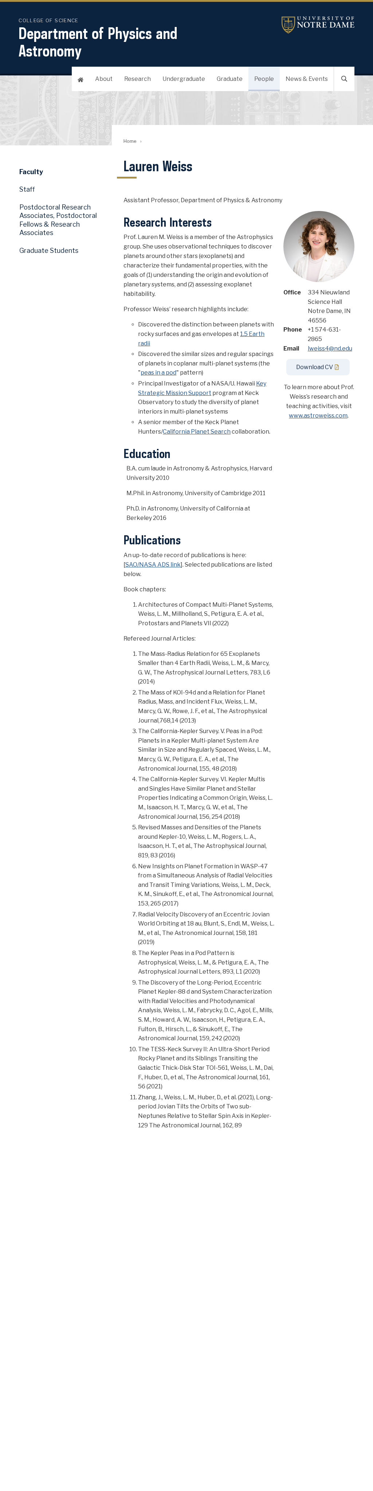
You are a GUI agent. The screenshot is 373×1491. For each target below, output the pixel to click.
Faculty (31, 172)
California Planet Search (197, 431)
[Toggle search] (344, 79)
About (104, 78)
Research (137, 78)
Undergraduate (183, 78)
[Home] (80, 79)
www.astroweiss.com (318, 415)
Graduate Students (48, 250)
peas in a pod (158, 372)
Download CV (314, 367)
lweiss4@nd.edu (330, 348)
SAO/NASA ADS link (153, 564)
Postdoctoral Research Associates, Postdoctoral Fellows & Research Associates (58, 219)
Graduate (230, 78)
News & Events (307, 78)
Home (129, 141)
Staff (27, 189)
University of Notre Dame (318, 25)
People (264, 78)
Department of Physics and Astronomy (98, 41)
